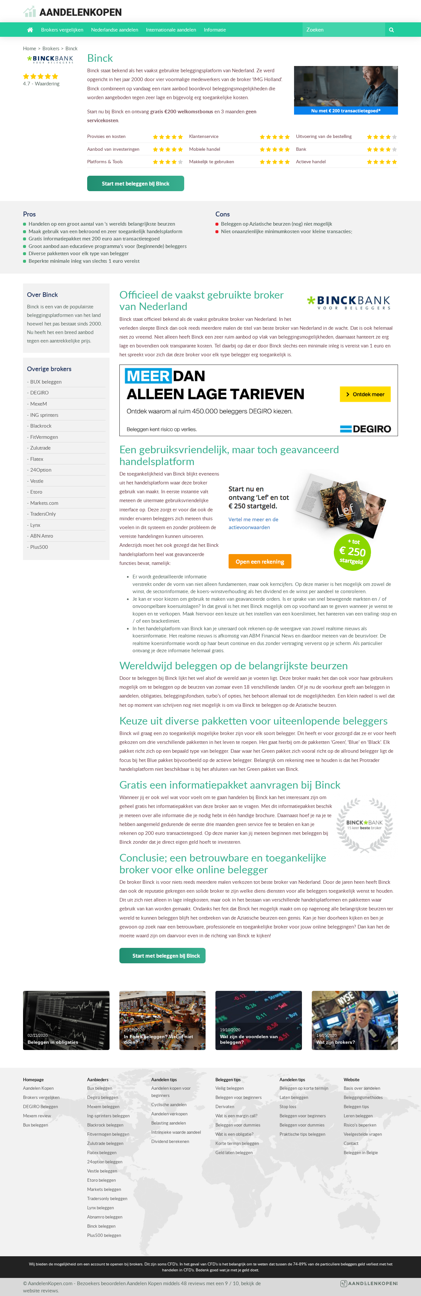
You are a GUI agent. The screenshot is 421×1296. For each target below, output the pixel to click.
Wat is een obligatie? (234, 1134)
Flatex (36, 459)
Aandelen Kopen (38, 1088)
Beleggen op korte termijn (304, 1088)
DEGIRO (39, 392)
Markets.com (44, 503)
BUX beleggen (46, 381)
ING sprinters (44, 415)
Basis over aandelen (362, 1088)
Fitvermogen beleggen (108, 1134)
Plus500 (39, 547)
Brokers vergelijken (62, 29)
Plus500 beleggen (104, 1235)
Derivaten (224, 1106)
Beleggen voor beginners (238, 1097)
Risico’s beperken (360, 1125)
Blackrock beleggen (105, 1125)
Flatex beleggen (101, 1152)
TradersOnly (43, 513)
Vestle (36, 481)
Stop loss (288, 1106)
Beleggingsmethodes (363, 1097)
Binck (71, 48)
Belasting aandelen (168, 1123)
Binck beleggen (101, 1226)
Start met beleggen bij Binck (135, 183)
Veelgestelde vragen (363, 1134)
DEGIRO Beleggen (40, 1106)
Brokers (50, 48)
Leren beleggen (358, 1116)
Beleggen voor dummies (237, 1125)
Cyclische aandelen (168, 1104)
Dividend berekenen (170, 1141)
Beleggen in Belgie (361, 1152)
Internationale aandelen (171, 29)
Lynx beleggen (100, 1208)
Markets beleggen (104, 1189)
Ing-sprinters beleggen (108, 1116)
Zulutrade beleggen (105, 1143)
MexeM (38, 403)
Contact (351, 1143)
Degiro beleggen (102, 1097)
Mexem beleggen (103, 1106)
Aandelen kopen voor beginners (171, 1091)
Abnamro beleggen (104, 1217)
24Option (40, 469)
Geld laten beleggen (234, 1152)
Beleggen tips (356, 1106)
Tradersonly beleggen (107, 1198)
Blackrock (41, 425)
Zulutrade (40, 447)
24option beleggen (104, 1162)
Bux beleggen (35, 1125)
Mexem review (37, 1116)
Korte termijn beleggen (237, 1143)
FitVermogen (44, 437)
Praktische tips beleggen (302, 1134)
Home (29, 48)
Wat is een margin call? (236, 1116)
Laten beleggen (294, 1097)
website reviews (40, 1290)
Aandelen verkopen (169, 1114)
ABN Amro (41, 535)
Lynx (35, 525)
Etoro (36, 491)
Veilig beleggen (229, 1088)
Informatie (215, 29)
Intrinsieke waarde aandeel (176, 1132)
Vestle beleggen (102, 1171)
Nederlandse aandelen (114, 29)
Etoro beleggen (101, 1180)
